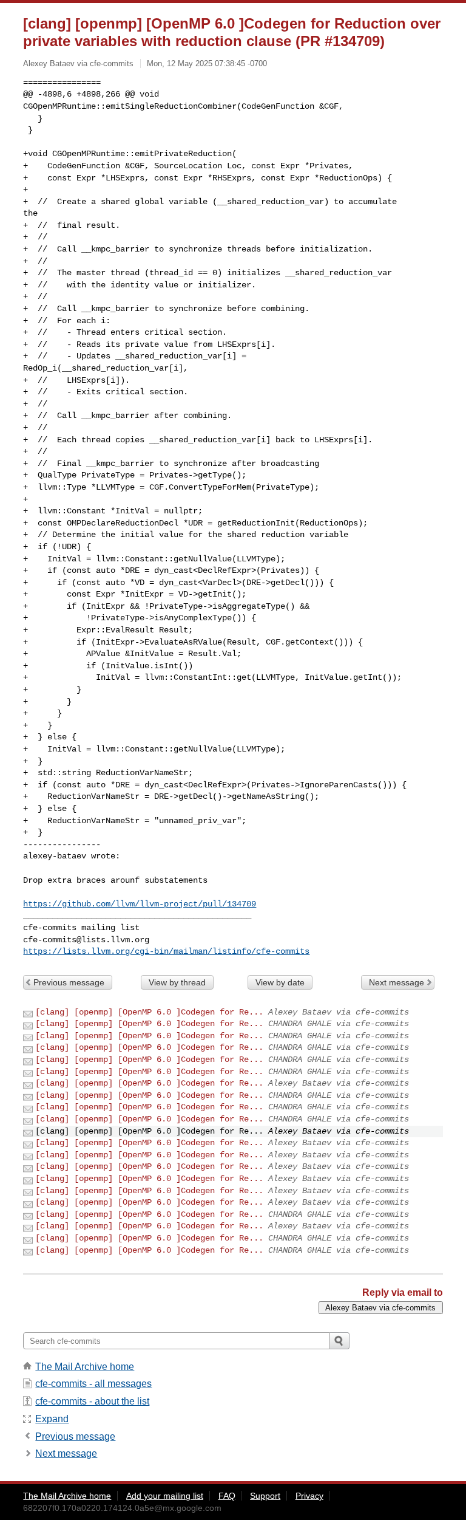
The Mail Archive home (84, 1366)
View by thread (177, 982)
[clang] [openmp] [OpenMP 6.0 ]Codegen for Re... (149, 1012)
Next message (396, 982)
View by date (280, 982)
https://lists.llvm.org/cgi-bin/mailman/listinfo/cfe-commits (166, 951)
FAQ (226, 1496)
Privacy (309, 1496)
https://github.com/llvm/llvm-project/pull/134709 (139, 904)
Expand (52, 1419)
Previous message (68, 982)
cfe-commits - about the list (92, 1401)
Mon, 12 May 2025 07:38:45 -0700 (207, 63)
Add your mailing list (164, 1496)
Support (265, 1496)
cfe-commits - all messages (93, 1383)
